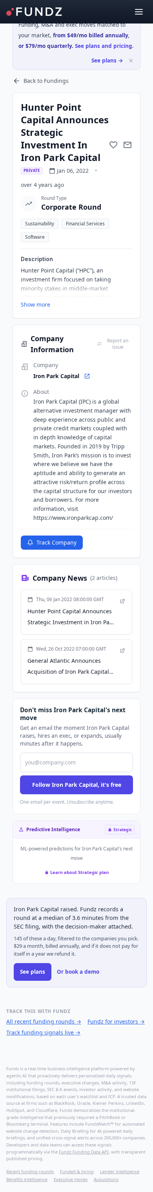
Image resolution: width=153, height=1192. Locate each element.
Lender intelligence (119, 1171)
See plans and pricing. (104, 45)
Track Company (56, 542)
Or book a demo (78, 971)
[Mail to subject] (127, 145)
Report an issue (117, 344)
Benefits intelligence (26, 1179)
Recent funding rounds (30, 1171)
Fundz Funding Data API (84, 1152)
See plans (32, 971)
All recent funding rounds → (43, 1021)
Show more (35, 304)
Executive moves (70, 1179)
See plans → (107, 60)
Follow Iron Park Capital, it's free (76, 784)
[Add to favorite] (113, 145)
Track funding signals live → (43, 1032)
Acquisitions (106, 1179)
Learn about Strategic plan (79, 872)
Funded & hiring (77, 1171)
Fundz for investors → (116, 1021)
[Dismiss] (131, 60)
